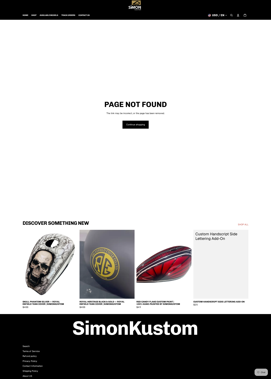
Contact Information (33, 366)
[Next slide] (73, 264)
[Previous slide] (27, 264)
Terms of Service (31, 351)
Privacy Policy (30, 361)
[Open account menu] (238, 15)
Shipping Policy (30, 371)
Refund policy (30, 356)
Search (26, 346)
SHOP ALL (243, 224)
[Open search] (231, 15)
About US (27, 376)
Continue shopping (135, 124)
